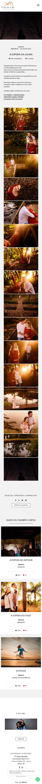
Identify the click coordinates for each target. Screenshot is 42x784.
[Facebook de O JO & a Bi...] (19, 767)
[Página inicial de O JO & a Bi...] (9, 6)
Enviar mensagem (22, 756)
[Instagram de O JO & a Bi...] (22, 767)
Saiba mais (21, 739)
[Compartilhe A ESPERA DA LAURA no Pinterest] (26, 500)
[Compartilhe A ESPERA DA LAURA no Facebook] (15, 500)
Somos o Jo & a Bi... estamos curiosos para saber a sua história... (22, 772)
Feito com (21, 782)
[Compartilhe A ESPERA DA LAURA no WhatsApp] (18, 500)
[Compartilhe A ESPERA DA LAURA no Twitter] (22, 500)
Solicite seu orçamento (21, 505)
